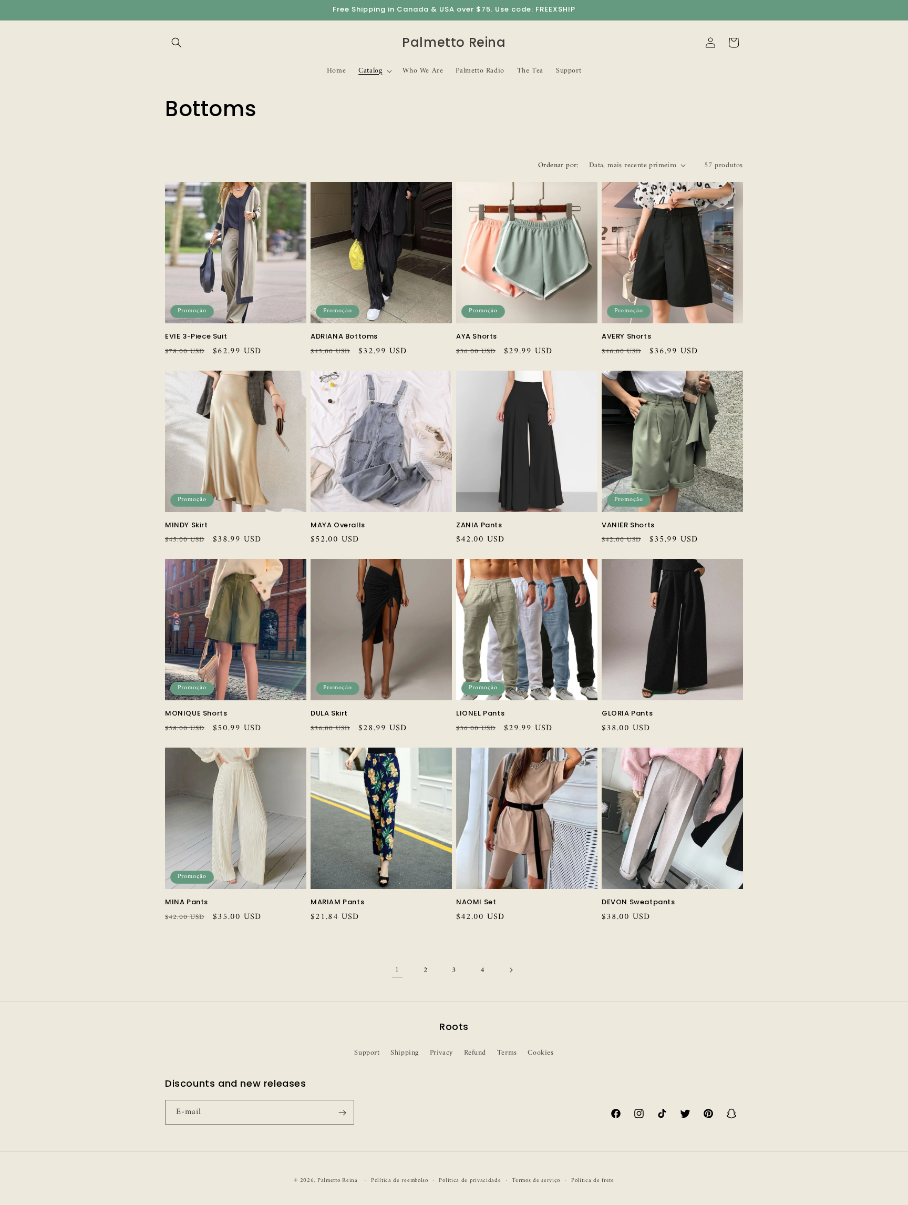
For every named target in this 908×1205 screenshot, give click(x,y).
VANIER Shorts (628, 525)
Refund (475, 1052)
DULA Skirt (329, 713)
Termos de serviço (536, 1180)
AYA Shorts (476, 336)
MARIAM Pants (337, 902)
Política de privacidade (470, 1180)
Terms (507, 1052)
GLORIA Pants (627, 713)
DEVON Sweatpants (638, 902)
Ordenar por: (558, 165)
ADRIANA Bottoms (344, 336)
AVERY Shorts (626, 336)
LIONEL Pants (480, 713)
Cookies (540, 1052)
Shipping (404, 1052)
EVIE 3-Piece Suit (196, 336)
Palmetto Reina (337, 1181)
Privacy (441, 1052)
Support (366, 1052)
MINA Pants (186, 902)
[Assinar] (342, 1112)
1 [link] (397, 970)
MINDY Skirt (186, 525)
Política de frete (592, 1180)
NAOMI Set (476, 902)
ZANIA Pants (479, 525)
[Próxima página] (510, 970)
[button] (176, 42)
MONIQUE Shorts (196, 713)
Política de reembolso (399, 1180)
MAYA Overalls (338, 525)
